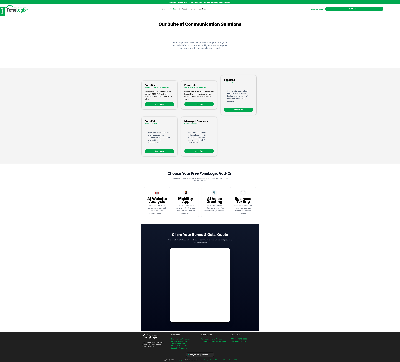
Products (173, 9)
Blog (193, 9)
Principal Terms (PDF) (230, 360)
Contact (202, 9)
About (184, 9)
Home (163, 9)
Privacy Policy (203, 360)
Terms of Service (215, 360)
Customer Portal (317, 10)
